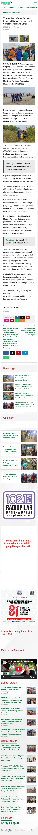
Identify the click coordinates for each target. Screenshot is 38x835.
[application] (19, 557)
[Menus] (35, 3)
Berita (16, 830)
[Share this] (6, 353)
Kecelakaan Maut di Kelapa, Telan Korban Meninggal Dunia (22, 378)
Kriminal (30, 830)
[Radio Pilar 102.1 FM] (6, 3)
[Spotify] (17, 320)
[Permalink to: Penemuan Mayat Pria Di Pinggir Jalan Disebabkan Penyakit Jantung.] (8, 396)
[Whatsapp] (6, 357)
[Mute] (31, 677)
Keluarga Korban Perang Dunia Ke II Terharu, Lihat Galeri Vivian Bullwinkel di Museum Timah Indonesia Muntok (24, 389)
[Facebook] (17, 317)
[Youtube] (12, 320)
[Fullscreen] (34, 677)
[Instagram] (6, 320)
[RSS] (22, 320)
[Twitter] (22, 317)
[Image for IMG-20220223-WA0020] (13, 38)
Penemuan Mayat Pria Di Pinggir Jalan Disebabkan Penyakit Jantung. (24, 396)
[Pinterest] (28, 317)
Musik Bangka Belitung (8, 832)
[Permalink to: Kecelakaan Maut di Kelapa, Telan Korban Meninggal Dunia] (8, 378)
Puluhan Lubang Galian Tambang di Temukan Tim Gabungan (28, 330)
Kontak (20, 832)
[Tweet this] (12, 353)
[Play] (4, 677)
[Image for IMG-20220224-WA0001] (24, 38)
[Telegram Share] (25, 353)
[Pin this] (18, 353)
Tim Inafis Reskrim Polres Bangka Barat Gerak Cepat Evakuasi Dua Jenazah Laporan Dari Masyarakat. (11, 479)
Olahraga (23, 830)
